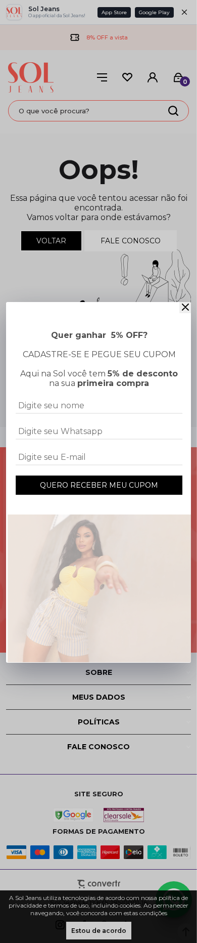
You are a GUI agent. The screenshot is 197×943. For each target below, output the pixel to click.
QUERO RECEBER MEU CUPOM (99, 485)
